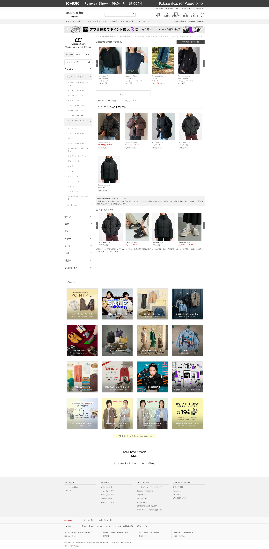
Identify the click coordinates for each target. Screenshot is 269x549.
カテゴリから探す (107, 495)
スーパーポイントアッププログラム (150, 487)
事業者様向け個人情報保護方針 (98, 542)
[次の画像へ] (204, 63)
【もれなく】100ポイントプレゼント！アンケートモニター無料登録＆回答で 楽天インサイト (114, 526)
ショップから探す (107, 491)
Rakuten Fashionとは (145, 491)
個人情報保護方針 (79, 542)
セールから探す (106, 498)
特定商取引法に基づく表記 (147, 506)
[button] (111, 67)
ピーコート (72, 171)
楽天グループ (187, 8)
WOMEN (69, 55)
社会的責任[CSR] (117, 542)
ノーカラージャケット (76, 90)
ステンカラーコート (75, 95)
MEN (78, 55)
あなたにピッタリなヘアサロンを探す (77, 532)
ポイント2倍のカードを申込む (149, 532)
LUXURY (67, 491)
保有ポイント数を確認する (183, 532)
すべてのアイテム (107, 502)
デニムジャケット (74, 128)
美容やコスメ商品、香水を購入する (115, 532)
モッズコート (73, 166)
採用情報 (128, 542)
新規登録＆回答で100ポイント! (167, 8)
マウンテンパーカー (75, 115)
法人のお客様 (142, 502)
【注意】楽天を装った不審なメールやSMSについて (134, 436)
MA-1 (70, 138)
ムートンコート (74, 181)
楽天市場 (199, 8)
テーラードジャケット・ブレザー (78, 84)
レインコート (73, 191)
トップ (98, 36)
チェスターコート (74, 176)
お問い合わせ (142, 498)
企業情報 (67, 542)
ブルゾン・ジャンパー (76, 105)
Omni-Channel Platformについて (149, 510)
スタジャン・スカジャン (77, 156)
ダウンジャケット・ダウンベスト (78, 121)
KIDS (88, 55)
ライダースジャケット (76, 133)
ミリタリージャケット (76, 143)
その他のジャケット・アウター (78, 197)
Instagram (176, 494)
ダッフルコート (74, 161)
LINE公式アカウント (180, 498)
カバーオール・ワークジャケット (78, 149)
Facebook (177, 491)
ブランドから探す (107, 487)
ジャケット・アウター (76, 77)
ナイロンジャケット (75, 110)
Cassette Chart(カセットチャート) (132, 36)
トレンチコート (74, 100)
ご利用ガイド (142, 495)
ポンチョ (71, 186)
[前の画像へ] (97, 63)
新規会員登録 (178, 487)
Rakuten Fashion (109, 36)
